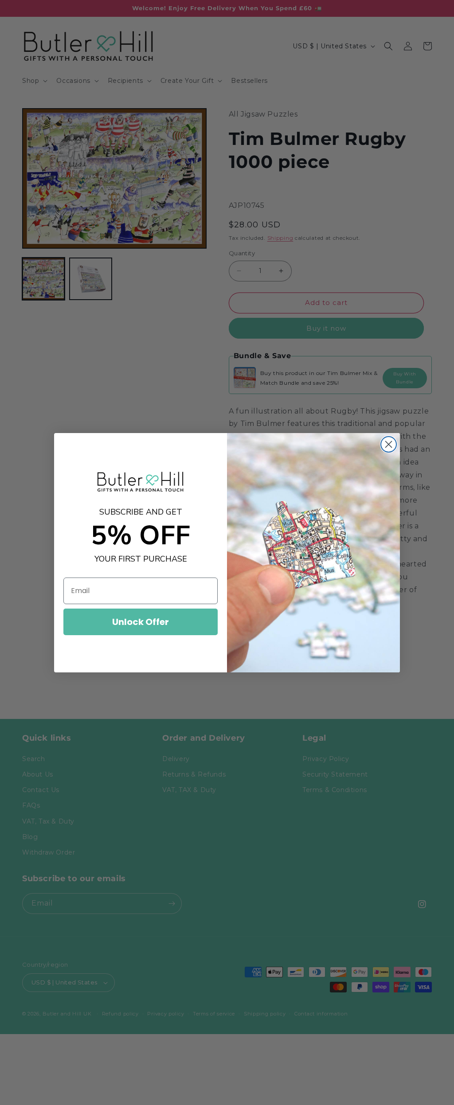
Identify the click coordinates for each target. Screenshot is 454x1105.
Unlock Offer (140, 622)
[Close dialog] (388, 444)
